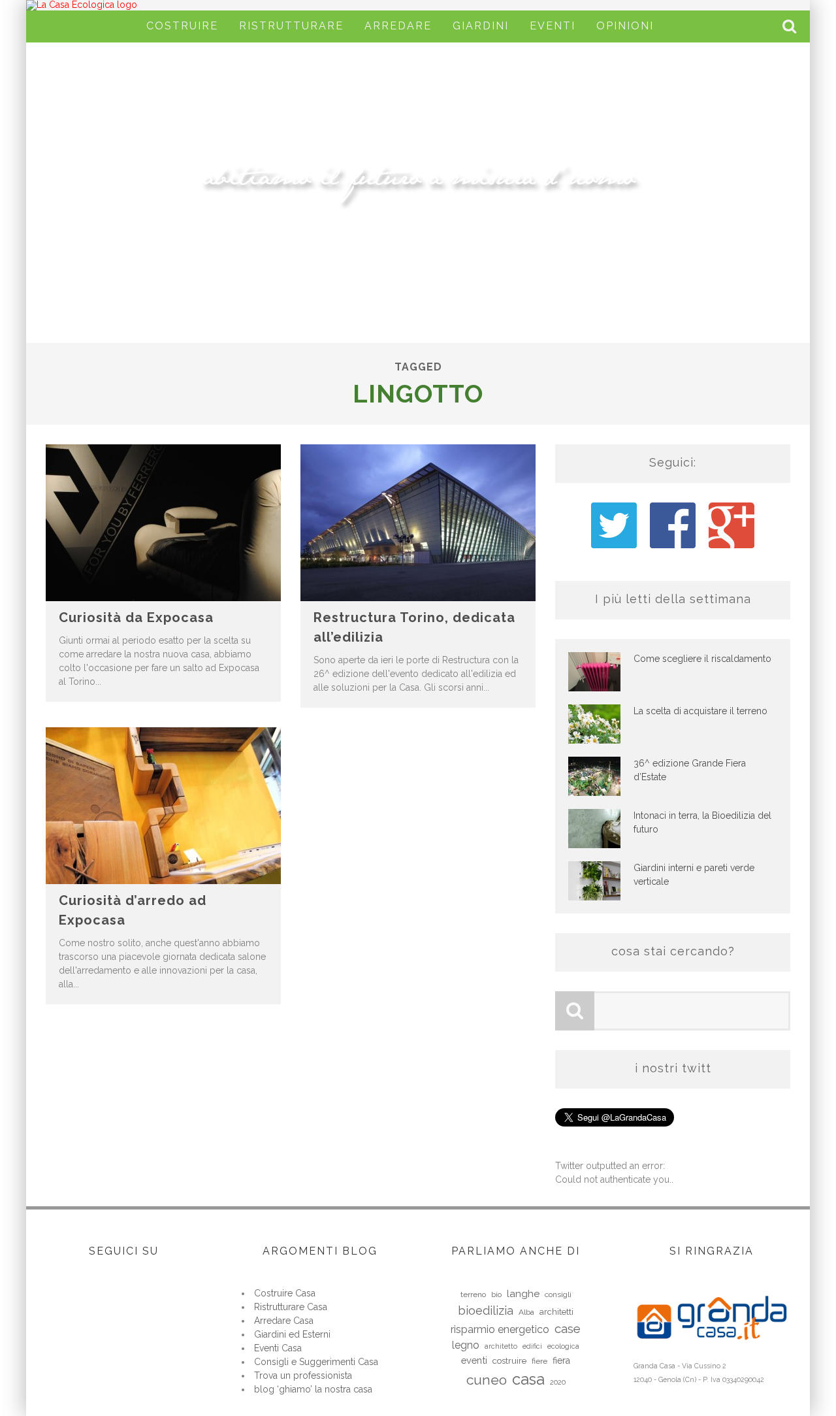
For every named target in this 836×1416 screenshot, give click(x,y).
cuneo (486, 1380)
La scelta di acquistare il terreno (700, 711)
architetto (501, 1346)
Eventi (552, 26)
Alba (526, 1312)
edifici (532, 1346)
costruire (509, 1361)
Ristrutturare (291, 26)
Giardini (481, 26)
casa (528, 1379)
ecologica (563, 1346)
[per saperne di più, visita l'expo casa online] (712, 1351)
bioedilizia (485, 1310)
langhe (523, 1294)
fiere (539, 1361)
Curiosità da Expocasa (136, 617)
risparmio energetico (500, 1329)
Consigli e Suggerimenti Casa (316, 1362)
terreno (473, 1294)
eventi (474, 1360)
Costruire (182, 26)
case (568, 1328)
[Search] (791, 26)
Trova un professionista (303, 1375)
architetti (556, 1312)
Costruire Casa (284, 1293)
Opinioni (625, 26)
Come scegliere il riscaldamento (702, 658)
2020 (558, 1382)
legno (465, 1345)
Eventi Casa (278, 1348)
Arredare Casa (284, 1320)
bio (496, 1294)
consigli (558, 1294)
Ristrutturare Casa (290, 1307)
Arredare (398, 26)
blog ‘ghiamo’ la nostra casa (313, 1389)
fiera (561, 1360)
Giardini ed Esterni (292, 1334)
